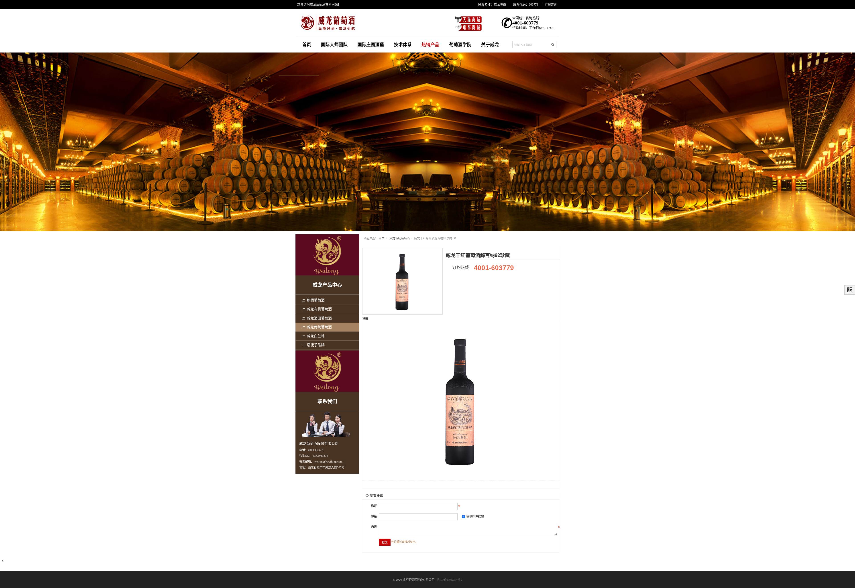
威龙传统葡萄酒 (399, 238)
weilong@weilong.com (328, 461)
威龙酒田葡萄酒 (318, 318)
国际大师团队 (334, 44)
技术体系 (403, 44)
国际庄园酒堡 (370, 44)
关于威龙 (490, 44)
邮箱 (374, 516)
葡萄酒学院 (460, 44)
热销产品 (430, 44)
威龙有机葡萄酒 (318, 309)
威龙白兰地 (315, 336)
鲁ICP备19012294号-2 (449, 579)
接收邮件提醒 (475, 516)
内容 (374, 526)
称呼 (374, 505)
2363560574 (320, 455)
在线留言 (551, 4)
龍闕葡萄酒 (315, 300)
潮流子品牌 (315, 345)
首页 (306, 44)
